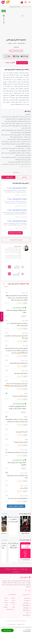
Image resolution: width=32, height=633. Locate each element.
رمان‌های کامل (26, 608)
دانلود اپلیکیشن (26, 610)
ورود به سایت (2, 316)
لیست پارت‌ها (9, 177)
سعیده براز (20, 43)
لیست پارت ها (7, 630)
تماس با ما (8, 621)
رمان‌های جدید (26, 603)
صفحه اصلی (26, 598)
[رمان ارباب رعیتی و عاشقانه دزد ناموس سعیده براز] (13, 526)
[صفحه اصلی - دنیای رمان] (30, 7)
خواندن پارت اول (23, 63)
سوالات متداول (26, 615)
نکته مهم (6, 287)
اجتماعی (5, 602)
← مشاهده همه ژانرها (11, 609)
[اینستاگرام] (29, 590)
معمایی (6, 598)
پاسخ (25, 303)
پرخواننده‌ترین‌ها (25, 605)
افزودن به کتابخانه (9, 63)
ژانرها (28, 7)
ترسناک (13, 600)
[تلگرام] (26, 590)
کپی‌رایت (12, 621)
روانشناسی (5, 607)
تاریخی (6, 600)
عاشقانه (13, 598)
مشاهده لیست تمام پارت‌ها (15, 233)
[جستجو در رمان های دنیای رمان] (26, 3)
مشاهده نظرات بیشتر (16, 506)
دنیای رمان (19, 624)
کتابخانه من (26, 600)
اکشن (6, 605)
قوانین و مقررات (17, 621)
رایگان (3, 11)
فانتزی (13, 607)
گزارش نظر (20, 303)
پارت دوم (24, 177)
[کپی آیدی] (9, 266)
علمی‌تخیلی (12, 602)
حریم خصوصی (23, 621)
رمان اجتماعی (23, 7)
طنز (14, 605)
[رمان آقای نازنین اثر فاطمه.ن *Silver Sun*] (13, 552)
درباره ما (27, 613)
